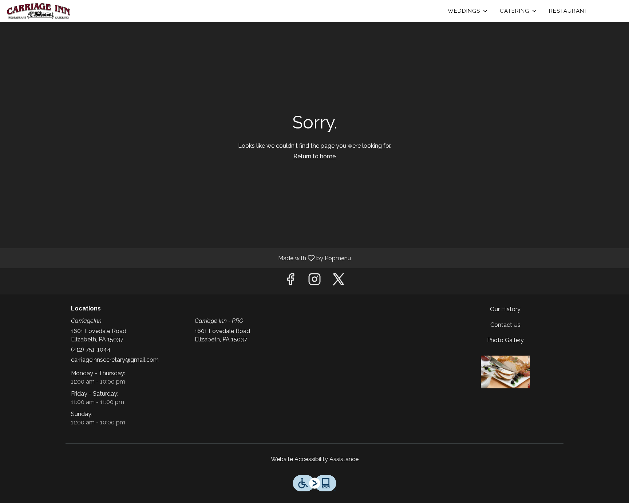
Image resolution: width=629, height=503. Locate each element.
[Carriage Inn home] (38, 11)
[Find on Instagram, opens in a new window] (314, 281)
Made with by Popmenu (178, 258)
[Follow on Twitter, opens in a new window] (338, 281)
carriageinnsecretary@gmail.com (115, 359)
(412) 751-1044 (91, 349)
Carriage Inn (505, 372)
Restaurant (568, 11)
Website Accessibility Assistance (315, 459)
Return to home (314, 156)
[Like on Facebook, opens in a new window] (290, 281)
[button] (468, 11)
